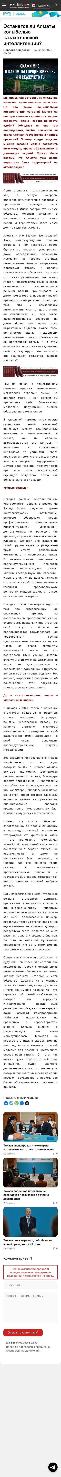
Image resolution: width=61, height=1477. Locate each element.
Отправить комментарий (23, 1332)
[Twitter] (27, 1103)
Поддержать (43, 5)
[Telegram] (11, 1103)
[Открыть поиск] (55, 5)
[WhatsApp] (16, 1103)
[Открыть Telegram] (53, 1467)
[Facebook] (22, 1103)
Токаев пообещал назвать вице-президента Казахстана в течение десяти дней (26, 1194)
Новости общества (16, 50)
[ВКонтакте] (6, 1103)
